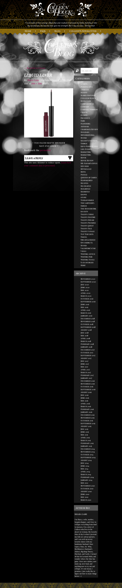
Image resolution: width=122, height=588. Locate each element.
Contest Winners (89, 109)
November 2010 (88, 486)
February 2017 (87, 375)
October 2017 (87, 352)
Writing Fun (86, 257)
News (83, 172)
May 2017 (84, 367)
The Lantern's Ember (87, 204)
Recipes (84, 183)
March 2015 (86, 440)
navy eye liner (47, 145)
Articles (85, 89)
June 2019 (85, 304)
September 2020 (88, 282)
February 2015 (87, 443)
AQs (43, 30)
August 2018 (86, 330)
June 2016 (85, 398)
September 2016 (88, 389)
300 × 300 (36, 83)
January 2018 (86, 347)
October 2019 (87, 299)
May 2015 (84, 435)
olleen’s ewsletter (82, 30)
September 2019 (88, 301)
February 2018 (87, 344)
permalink (45, 150)
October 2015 (87, 420)
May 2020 (85, 290)
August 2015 (86, 426)
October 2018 (87, 324)
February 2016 (87, 409)
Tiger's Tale (86, 228)
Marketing (86, 152)
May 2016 (84, 401)
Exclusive (85, 118)
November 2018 (88, 321)
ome (28, 30)
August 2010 (86, 491)
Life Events (86, 149)
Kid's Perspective (89, 146)
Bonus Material (88, 95)
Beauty (84, 92)
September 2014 (88, 457)
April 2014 (85, 471)
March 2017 (86, 372)
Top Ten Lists (87, 234)
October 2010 (87, 488)
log (57, 30)
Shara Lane (33, 80)
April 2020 (85, 293)
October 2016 (87, 386)
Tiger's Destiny (88, 217)
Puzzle (84, 174)
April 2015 (85, 437)
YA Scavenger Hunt (87, 263)
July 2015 (84, 429)
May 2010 (84, 497)
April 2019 (85, 310)
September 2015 (88, 423)
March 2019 (86, 313)
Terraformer (87, 200)
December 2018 (88, 318)
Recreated (86, 186)
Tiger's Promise (88, 223)
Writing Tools (87, 259)
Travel (84, 237)
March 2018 (86, 341)
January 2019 (86, 316)
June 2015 (85, 432)
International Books (88, 136)
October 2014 (87, 454)
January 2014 (86, 480)
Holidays (85, 132)
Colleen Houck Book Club (88, 99)
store (83, 197)
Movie (83, 157)
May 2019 (84, 307)
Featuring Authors (85, 125)
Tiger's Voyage (88, 231)
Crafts (84, 112)
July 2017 (84, 361)
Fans (83, 121)
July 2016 (85, 395)
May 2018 (84, 335)
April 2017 (85, 369)
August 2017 (86, 358)
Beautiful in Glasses (34, 68)
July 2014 (85, 463)
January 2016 (86, 412)
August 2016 (86, 392)
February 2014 (87, 477)
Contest (85, 106)
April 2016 (85, 403)
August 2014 (86, 460)
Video (83, 251)
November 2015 (87, 418)
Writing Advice (88, 254)
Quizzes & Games (89, 177)
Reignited (85, 189)
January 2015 (86, 446)
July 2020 (85, 284)
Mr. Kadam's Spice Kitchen (89, 164)
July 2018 (85, 333)
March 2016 (86, 406)
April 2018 (85, 338)
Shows (84, 194)
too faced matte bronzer (49, 142)
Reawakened (87, 180)
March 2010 (86, 500)
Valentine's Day (88, 248)
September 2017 (88, 355)
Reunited (85, 191)
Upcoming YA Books (87, 244)
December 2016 (88, 381)
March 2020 (86, 296)
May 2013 (84, 483)
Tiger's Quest (87, 225)
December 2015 (87, 415)
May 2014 (84, 469)
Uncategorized (88, 240)
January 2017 (86, 378)
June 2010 (85, 494)
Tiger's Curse (87, 214)
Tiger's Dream (87, 220)
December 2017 (88, 350)
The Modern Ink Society (88, 210)
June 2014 (85, 466)
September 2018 (88, 327)
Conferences (87, 104)
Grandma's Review (89, 129)
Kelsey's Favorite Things (89, 142)
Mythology (86, 169)
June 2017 (85, 364)
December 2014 (88, 449)
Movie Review (87, 160)
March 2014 (86, 474)
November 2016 (88, 384)
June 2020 (85, 287)
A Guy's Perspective (87, 85)
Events (84, 115)
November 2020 (88, 279)
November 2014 (88, 452)
